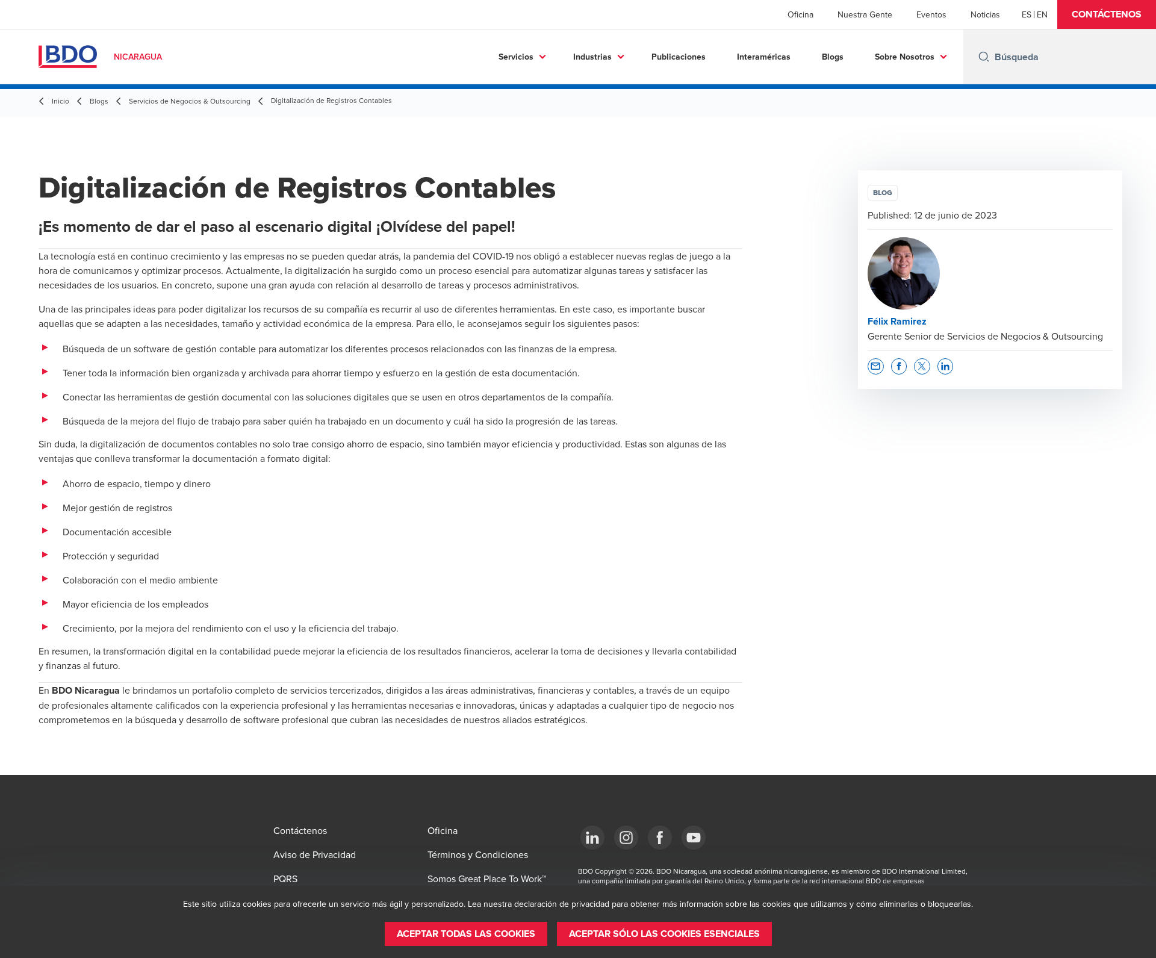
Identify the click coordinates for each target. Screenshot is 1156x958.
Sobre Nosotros (904, 57)
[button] (1106, 14)
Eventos (931, 14)
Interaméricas (764, 57)
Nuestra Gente (864, 14)
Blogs (833, 57)
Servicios (516, 57)
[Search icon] (984, 57)
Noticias (985, 14)
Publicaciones (678, 57)
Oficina (800, 14)
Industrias (592, 57)
